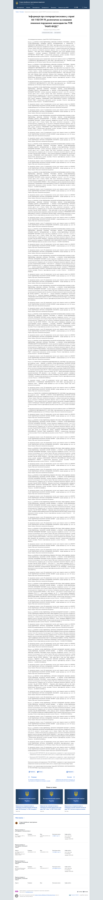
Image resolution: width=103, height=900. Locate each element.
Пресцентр (53, 7)
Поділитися (32, 771)
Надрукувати (70, 771)
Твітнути (40, 771)
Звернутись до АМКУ (63, 7)
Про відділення (20, 7)
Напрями (28, 7)
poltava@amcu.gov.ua (56, 868)
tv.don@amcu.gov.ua (56, 852)
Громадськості (45, 7)
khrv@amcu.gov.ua (29, 892)
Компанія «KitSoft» (75, 895)
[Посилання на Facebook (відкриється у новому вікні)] (75, 7)
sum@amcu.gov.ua (56, 835)
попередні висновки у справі (47, 32)
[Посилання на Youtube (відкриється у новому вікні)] (77, 7)
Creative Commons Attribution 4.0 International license (45, 895)
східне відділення (57, 32)
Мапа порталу (19, 818)
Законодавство (36, 7)
